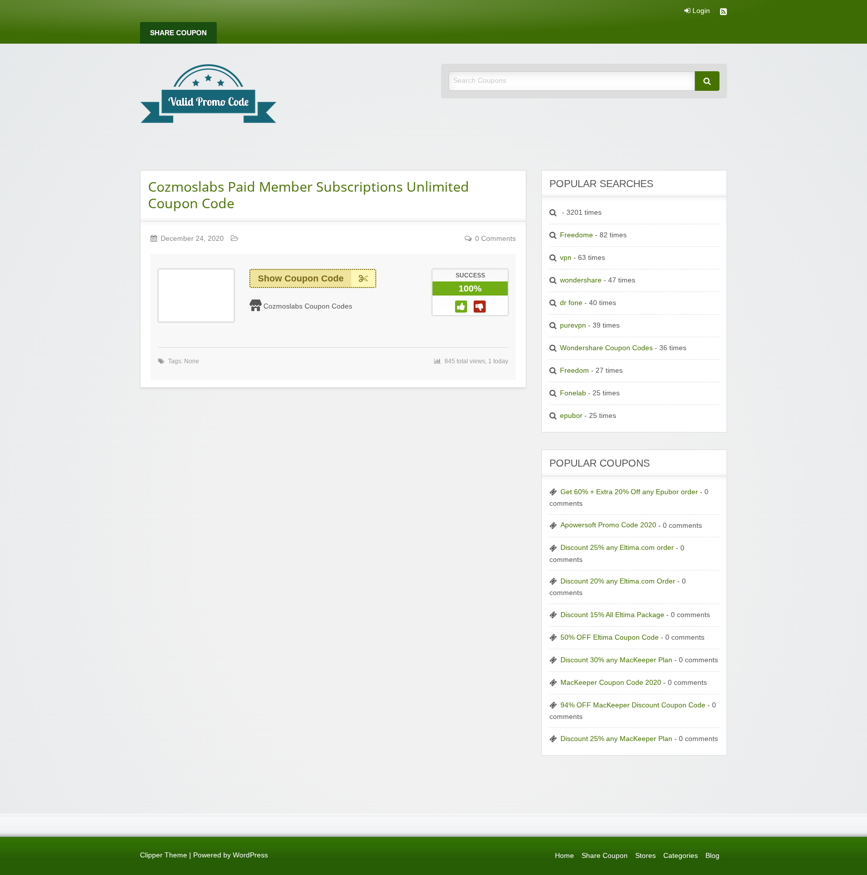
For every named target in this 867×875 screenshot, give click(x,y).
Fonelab (573, 393)
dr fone (571, 303)
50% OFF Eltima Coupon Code (609, 637)
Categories (680, 855)
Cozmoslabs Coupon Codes (307, 306)
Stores (645, 855)
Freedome (576, 235)
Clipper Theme (163, 855)
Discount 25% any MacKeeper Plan (616, 739)
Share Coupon (178, 33)
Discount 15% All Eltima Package (612, 615)
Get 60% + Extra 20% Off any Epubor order (629, 492)
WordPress (250, 855)
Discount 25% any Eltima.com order (617, 547)
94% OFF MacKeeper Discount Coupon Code (632, 705)
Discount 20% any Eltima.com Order (617, 581)
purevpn (573, 325)
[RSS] (723, 13)
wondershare (581, 280)
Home (564, 855)
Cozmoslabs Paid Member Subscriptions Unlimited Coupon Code (308, 194)
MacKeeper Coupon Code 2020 (610, 682)
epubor (571, 415)
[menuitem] (178, 33)
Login (700, 11)
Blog (712, 855)
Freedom (574, 370)
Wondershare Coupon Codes (606, 348)
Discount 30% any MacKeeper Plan (616, 660)
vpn (565, 257)
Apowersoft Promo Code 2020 (608, 525)
